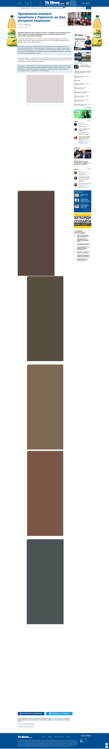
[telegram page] (88, 736)
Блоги (42, 8)
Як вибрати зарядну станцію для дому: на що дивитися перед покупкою (85, 66)
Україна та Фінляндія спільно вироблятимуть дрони (80, 88)
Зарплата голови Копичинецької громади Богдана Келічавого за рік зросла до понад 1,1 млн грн (83, 256)
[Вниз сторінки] (106, 747)
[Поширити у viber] (63, 26)
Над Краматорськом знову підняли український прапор (81, 77)
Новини (23, 8)
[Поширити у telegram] (65, 26)
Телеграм (20, 721)
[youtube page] (86, 3)
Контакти (50, 736)
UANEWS (88, 8)
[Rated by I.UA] (88, 739)
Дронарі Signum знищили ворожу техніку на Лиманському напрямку (82, 105)
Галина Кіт (81, 181)
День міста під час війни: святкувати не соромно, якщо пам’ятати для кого (82, 259)
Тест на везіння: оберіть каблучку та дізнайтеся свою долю (81, 101)
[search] (19, 8)
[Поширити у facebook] (59, 26)
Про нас (43, 736)
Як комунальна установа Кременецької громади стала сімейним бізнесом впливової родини (83, 240)
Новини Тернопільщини (28, 724)
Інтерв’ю (33, 8)
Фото (46, 8)
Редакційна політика (59, 736)
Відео (50, 8)
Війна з (61, 8)
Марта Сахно (28, 24)
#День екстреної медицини (27, 726)
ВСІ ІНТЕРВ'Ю (88, 147)
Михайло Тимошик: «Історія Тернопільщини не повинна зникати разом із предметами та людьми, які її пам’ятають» (82, 163)
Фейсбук (55, 719)
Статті (38, 8)
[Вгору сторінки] (106, 744)
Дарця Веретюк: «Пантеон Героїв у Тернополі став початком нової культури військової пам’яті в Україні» (73, 3)
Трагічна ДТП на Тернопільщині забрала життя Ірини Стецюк (83, 252)
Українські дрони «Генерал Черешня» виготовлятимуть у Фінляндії (82, 92)
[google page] (81, 736)
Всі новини (88, 107)
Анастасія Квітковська (84, 134)
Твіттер (30, 719)
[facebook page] (83, 3)
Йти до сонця (77, 80)
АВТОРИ (83, 8)
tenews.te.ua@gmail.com (57, 718)
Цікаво (54, 8)
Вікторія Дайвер (82, 126)
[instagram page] (89, 3)
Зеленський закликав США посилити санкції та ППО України (81, 96)
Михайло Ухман (82, 174)
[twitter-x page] (85, 736)
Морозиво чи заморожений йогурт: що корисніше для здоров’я (82, 84)
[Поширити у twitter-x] (61, 26)
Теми (27, 8)
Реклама (68, 736)
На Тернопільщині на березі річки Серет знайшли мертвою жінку (83, 244)
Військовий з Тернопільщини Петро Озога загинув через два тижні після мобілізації (83, 236)
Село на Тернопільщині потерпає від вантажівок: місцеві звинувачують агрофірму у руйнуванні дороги (83, 248)
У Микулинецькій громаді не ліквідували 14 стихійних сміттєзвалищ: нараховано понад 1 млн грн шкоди (82, 72)
